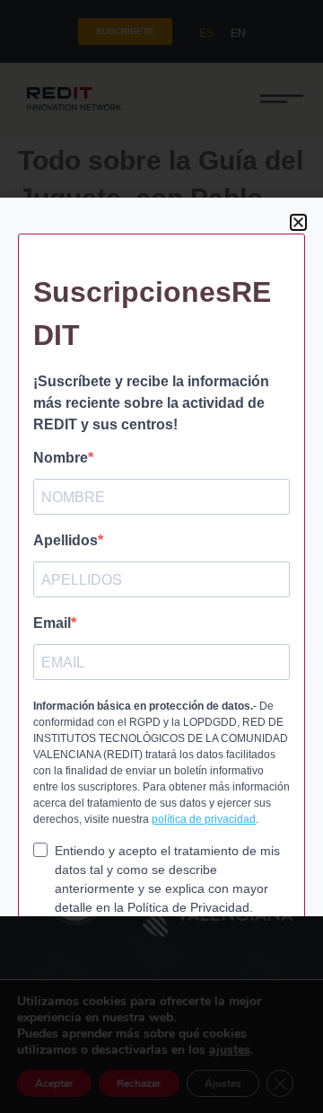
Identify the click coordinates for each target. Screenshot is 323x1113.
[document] (161, 556)
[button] (298, 222)
